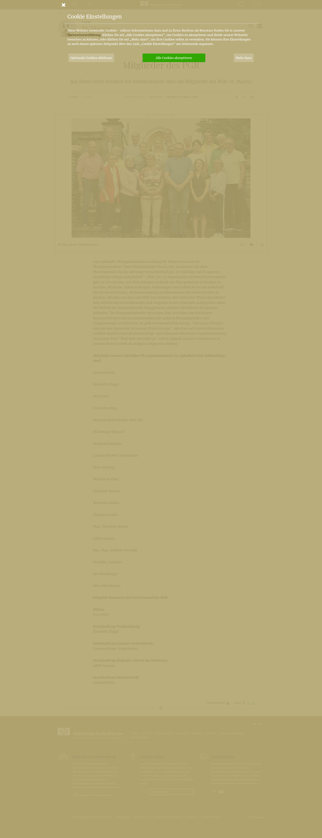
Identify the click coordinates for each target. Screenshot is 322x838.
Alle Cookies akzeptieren (174, 58)
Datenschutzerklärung (84, 35)
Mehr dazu (244, 58)
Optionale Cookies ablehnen (91, 58)
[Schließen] (161, 5)
